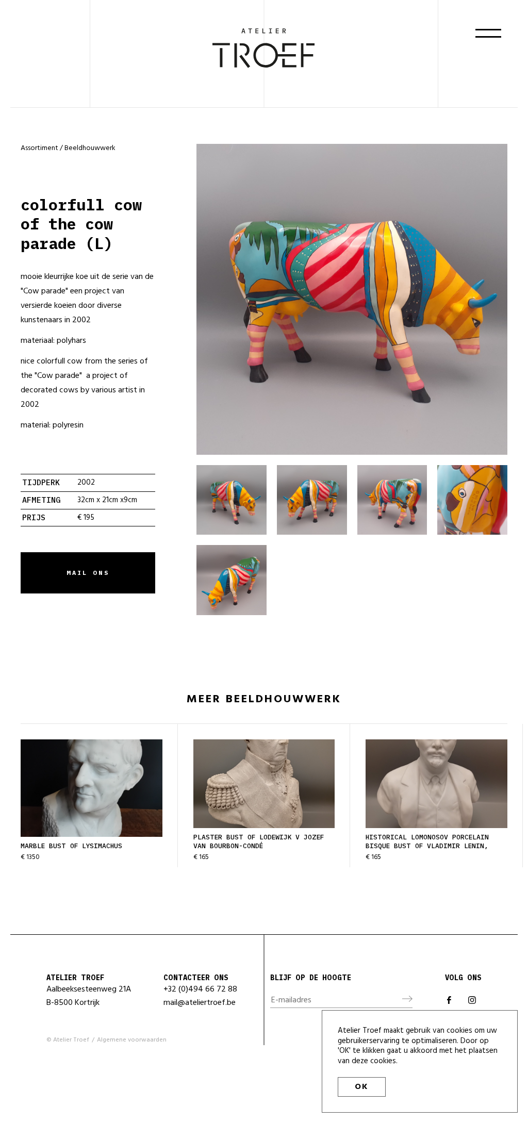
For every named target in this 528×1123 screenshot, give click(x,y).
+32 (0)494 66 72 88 (200, 989)
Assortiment (39, 148)
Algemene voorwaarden (132, 1040)
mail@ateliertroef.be (199, 1003)
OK (362, 1087)
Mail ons (88, 572)
